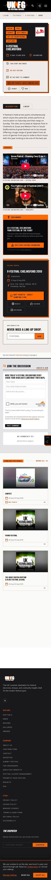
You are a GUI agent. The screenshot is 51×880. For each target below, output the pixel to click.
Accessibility (9, 821)
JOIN (39, 336)
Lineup (26, 106)
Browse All (42, 460)
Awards (6, 731)
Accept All (40, 875)
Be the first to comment (18, 77)
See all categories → (26, 249)
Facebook (35, 303)
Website (16, 303)
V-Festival (30, 15)
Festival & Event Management (17, 774)
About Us (7, 745)
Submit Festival (10, 762)
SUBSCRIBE (40, 845)
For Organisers (10, 766)
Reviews (7, 723)
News (5, 719)
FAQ (4, 786)
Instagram (16, 310)
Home (6, 15)
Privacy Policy (10, 800)
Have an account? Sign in (30, 419)
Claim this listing (21, 355)
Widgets (7, 782)
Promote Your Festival (14, 778)
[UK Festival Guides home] (25, 679)
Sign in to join (42, 368)
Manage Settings (10, 875)
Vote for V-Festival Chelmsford (25, 245)
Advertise (8, 758)
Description (12, 106)
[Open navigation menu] (46, 6)
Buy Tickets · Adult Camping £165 (23, 83)
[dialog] (25, 870)
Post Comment (13, 426)
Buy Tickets (11, 502)
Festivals (17, 15)
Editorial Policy (11, 817)
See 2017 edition (14, 70)
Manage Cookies (11, 808)
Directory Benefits (12, 770)
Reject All (25, 875)
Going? (12, 88)
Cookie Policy (10, 804)
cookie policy (32, 867)
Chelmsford (37, 55)
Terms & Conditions (13, 812)
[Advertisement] (25, 617)
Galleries (7, 727)
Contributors (10, 749)
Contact (7, 753)
